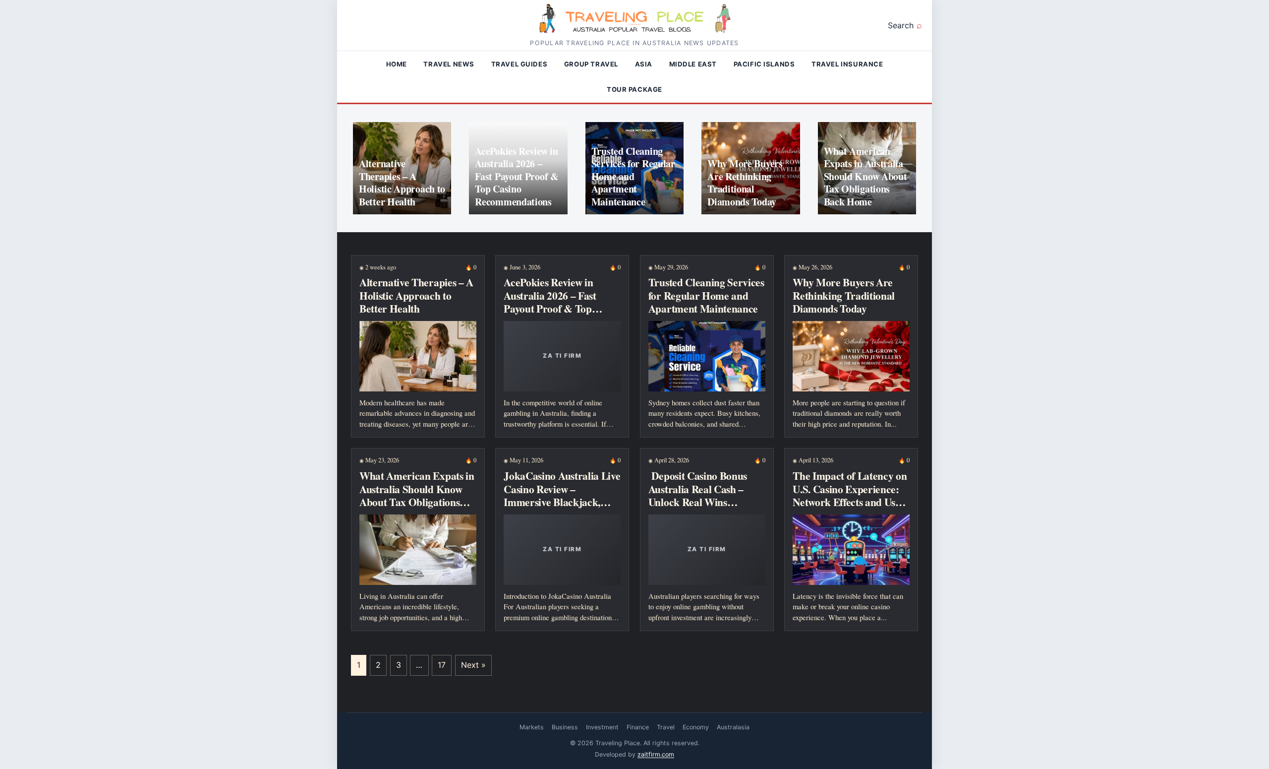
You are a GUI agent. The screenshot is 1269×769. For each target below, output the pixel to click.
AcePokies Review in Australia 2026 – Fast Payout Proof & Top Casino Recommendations (516, 176)
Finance (638, 727)
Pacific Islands (764, 64)
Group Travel (591, 64)
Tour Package (634, 89)
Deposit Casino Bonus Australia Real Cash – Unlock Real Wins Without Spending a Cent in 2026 (704, 501)
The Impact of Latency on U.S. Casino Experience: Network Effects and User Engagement (850, 495)
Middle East (693, 64)
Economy (696, 727)
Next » (473, 665)
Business (565, 727)
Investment (602, 727)
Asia (643, 64)
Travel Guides (519, 64)
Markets (531, 727)
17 (442, 665)
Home (396, 64)
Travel (666, 727)
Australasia (733, 727)
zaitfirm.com (655, 754)
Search (901, 25)
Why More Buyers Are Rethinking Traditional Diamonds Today (745, 182)
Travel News (448, 64)
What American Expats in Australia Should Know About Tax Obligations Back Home (865, 176)
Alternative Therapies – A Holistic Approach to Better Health (402, 182)
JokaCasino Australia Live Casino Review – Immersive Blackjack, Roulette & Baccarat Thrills (562, 501)
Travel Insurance (847, 64)
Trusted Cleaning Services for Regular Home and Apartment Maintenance (633, 176)
